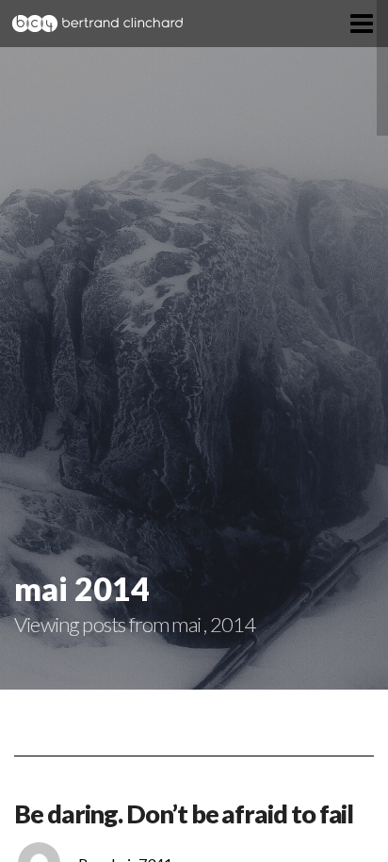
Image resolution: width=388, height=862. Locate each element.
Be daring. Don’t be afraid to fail (183, 813)
